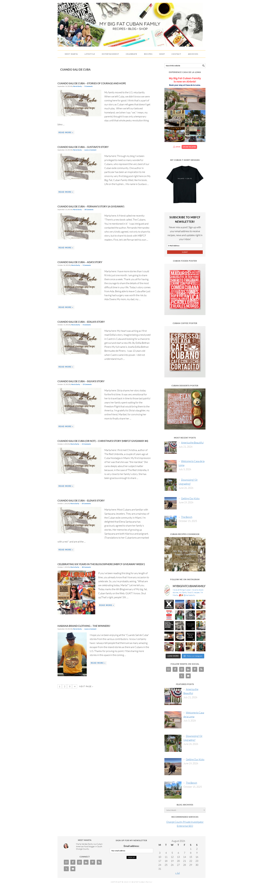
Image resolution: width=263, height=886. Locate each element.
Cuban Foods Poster (185, 261)
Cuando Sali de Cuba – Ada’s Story (80, 262)
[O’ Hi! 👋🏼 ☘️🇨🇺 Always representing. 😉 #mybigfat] (201, 636)
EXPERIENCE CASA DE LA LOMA (185, 72)
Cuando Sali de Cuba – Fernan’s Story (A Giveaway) (91, 206)
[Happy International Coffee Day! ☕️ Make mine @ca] (201, 625)
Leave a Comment (90, 150)
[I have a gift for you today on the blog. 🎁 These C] (190, 647)
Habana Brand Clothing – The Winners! (84, 625)
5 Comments (88, 86)
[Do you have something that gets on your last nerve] (169, 604)
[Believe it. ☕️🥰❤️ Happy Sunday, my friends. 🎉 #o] (169, 647)
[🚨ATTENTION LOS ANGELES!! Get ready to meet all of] (169, 615)
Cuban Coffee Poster (185, 323)
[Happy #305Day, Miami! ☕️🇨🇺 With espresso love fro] (201, 615)
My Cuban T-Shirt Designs (185, 160)
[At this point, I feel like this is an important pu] (190, 625)
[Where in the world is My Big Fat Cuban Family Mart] (169, 636)
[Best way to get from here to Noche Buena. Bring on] (201, 647)
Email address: (131, 845)
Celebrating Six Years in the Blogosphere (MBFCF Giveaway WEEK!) (101, 564)
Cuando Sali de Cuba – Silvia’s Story (81, 381)
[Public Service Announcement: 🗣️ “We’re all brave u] (169, 625)
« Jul (177, 872)
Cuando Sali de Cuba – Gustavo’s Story (83, 146)
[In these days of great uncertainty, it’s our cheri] (201, 604)
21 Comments (86, 444)
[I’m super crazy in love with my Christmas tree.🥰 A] (179, 647)
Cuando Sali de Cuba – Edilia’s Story (81, 321)
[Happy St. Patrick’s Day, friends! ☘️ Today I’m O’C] (179, 615)
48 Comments (86, 567)
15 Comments (87, 384)
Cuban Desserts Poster (184, 385)
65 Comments (86, 503)
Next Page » (85, 686)
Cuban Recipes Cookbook (185, 534)
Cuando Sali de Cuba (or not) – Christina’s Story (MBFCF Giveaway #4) (103, 440)
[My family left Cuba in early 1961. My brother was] (190, 615)
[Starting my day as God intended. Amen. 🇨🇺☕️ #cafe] (179, 636)
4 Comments (87, 325)
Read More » (66, 132)
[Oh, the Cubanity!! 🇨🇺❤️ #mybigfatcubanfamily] (190, 636)
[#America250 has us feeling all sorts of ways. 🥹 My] (179, 604)
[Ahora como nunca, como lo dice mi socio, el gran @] (179, 625)
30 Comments (88, 209)
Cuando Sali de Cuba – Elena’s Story (81, 500)
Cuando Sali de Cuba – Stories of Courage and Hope (92, 83)
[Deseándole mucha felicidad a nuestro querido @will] (190, 604)
